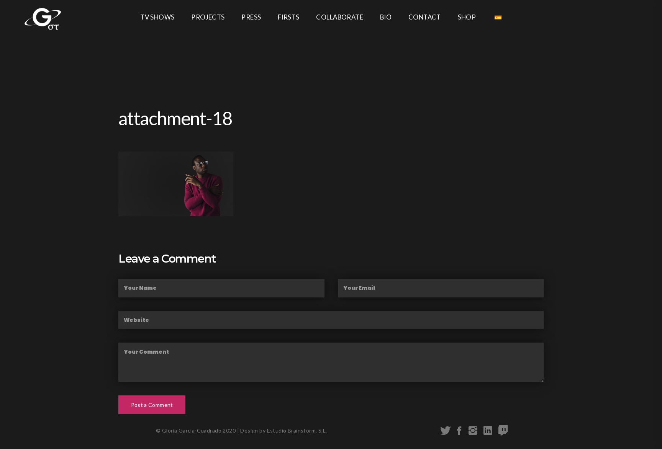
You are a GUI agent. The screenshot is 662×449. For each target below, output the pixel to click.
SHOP (467, 17)
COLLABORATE (339, 17)
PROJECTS (207, 17)
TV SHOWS (157, 17)
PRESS (251, 17)
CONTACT (424, 17)
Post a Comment (152, 405)
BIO (386, 17)
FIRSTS (289, 17)
